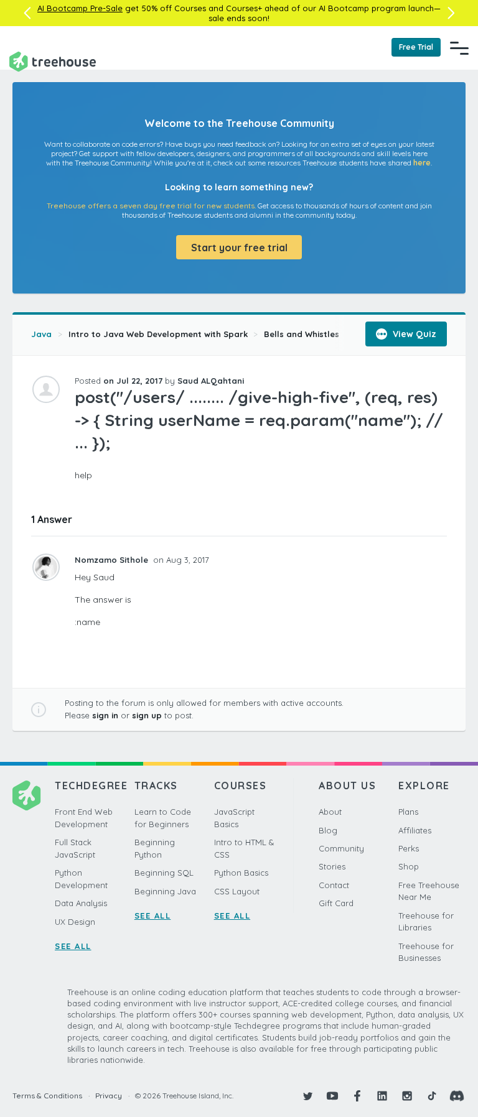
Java (41, 334)
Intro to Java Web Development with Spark (158, 334)
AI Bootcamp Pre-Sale (80, 8)
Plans (408, 812)
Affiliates (414, 830)
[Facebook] (357, 1096)
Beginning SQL (164, 873)
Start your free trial (239, 247)
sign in (105, 715)
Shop (408, 866)
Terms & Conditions (47, 1095)
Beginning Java (165, 891)
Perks (408, 848)
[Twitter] (307, 1096)
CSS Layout (237, 891)
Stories (332, 866)
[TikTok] (432, 1096)
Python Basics (241, 873)
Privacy (108, 1095)
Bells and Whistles (301, 334)
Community (341, 848)
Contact (334, 885)
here (422, 162)
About (330, 812)
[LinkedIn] (382, 1096)
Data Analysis (81, 903)
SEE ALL (73, 946)
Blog (328, 830)
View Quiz (413, 334)
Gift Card (336, 903)
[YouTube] (332, 1096)
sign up (147, 715)
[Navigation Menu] (459, 48)
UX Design (75, 922)
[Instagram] (407, 1096)
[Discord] (457, 1096)
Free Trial (416, 47)
